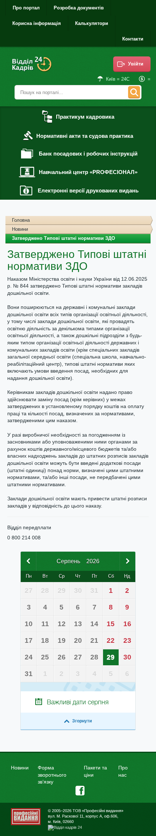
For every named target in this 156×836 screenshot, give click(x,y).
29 (111, 657)
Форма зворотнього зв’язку (52, 775)
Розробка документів (79, 7)
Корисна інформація (36, 23)
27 (78, 657)
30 (127, 657)
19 (62, 640)
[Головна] (32, 68)
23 (127, 640)
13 (78, 624)
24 (29, 657)
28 (94, 657)
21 (94, 640)
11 (45, 624)
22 (111, 640)
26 (62, 657)
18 (45, 640)
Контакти (132, 39)
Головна (21, 220)
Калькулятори (91, 23)
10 (29, 624)
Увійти (135, 64)
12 (62, 624)
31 (29, 674)
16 (127, 624)
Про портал (26, 7)
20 (78, 640)
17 (29, 640)
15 (111, 624)
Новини (20, 229)
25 (45, 657)
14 (94, 624)
